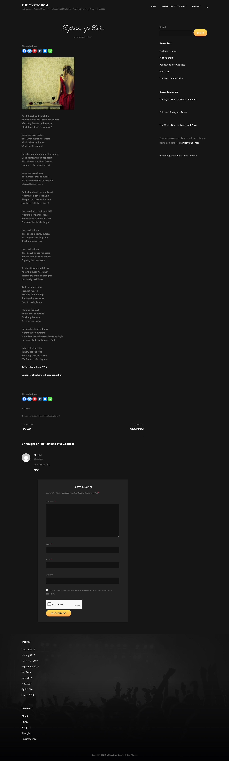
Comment (51, 501)
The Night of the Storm (171, 78)
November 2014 (30, 660)
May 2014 (27, 683)
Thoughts (27, 733)
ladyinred (45, 416)
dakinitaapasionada (170, 155)
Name (49, 544)
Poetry (27, 409)
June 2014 (27, 677)
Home (153, 6)
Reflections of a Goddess (172, 64)
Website (49, 575)
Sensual (57, 416)
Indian (39, 416)
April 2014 (27, 689)
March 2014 (28, 695)
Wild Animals (166, 57)
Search (163, 27)
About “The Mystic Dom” (174, 6)
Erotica (34, 416)
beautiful (28, 416)
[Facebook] (24, 51)
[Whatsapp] (50, 51)
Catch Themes (132, 755)
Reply (36, 470)
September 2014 (30, 666)
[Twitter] (29, 51)
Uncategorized (29, 738)
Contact (196, 6)
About (25, 716)
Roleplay (26, 727)
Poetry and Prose (168, 50)
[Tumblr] (40, 51)
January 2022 (28, 649)
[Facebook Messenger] (45, 51)
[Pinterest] (34, 51)
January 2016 (28, 655)
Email (49, 559)
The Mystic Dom (35, 5)
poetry (51, 416)
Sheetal (38, 455)
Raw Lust (164, 71)
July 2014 (26, 672)
